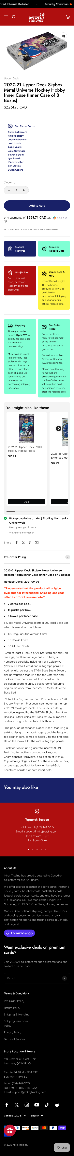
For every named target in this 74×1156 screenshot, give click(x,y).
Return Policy (12, 1008)
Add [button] (26, 501)
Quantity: (10, 182)
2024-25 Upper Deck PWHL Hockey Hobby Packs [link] (25, 449)
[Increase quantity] (24, 190)
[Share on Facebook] (16, 542)
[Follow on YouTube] (36, 1104)
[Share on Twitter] (23, 542)
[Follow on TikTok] (47, 1104)
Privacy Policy (12, 1032)
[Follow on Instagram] (26, 1104)
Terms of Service (14, 1039)
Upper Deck (11, 78)
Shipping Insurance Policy (16, 1023)
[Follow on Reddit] (57, 1104)
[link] (26, 428)
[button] (37, 219)
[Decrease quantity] (9, 190)
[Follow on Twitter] (16, 1104)
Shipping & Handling (17, 1014)
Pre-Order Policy (14, 1001)
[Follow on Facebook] (6, 1104)
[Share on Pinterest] (30, 542)
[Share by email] (36, 542)
